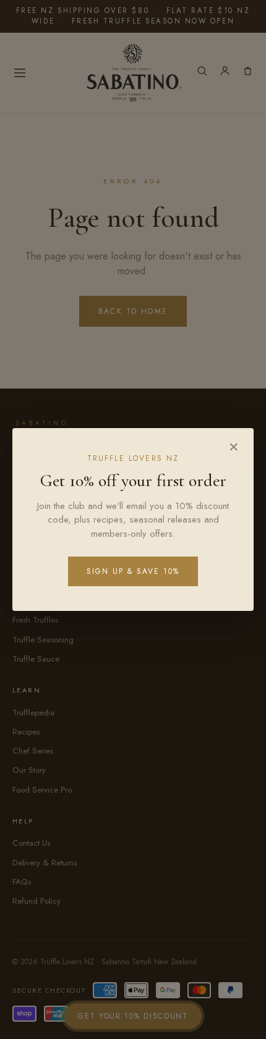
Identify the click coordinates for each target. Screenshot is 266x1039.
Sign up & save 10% (133, 571)
